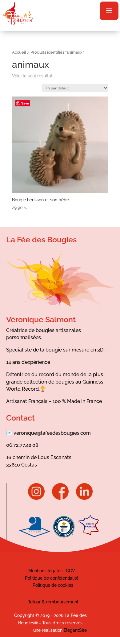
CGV (70, 570)
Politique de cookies (53, 585)
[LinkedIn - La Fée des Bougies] (84, 498)
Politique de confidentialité (51, 578)
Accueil (19, 52)
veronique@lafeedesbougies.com (52, 433)
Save (25, 103)
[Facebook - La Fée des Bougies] (63, 498)
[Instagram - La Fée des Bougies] (39, 498)
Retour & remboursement (52, 601)
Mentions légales (45, 570)
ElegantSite (75, 630)
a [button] (109, 10)
